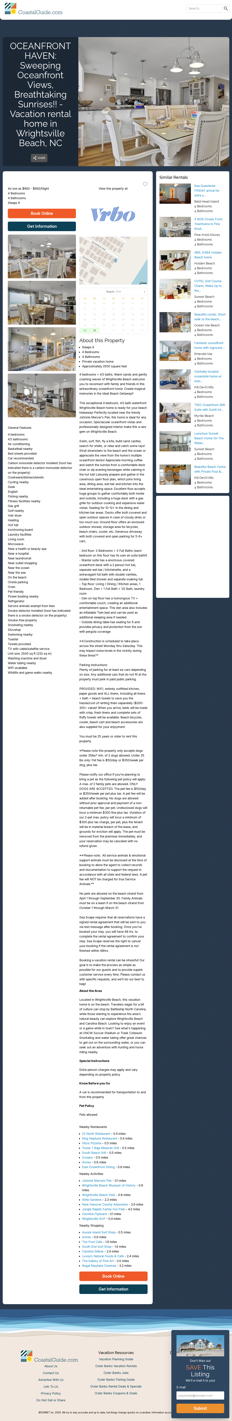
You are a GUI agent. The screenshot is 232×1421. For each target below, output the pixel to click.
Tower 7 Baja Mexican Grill (100, 1148)
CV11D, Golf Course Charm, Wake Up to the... (208, 285)
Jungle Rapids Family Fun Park (103, 1209)
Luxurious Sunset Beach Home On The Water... (209, 438)
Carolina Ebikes (93, 1251)
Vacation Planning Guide (116, 1359)
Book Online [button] (42, 213)
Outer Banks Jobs (116, 1373)
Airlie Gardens (92, 1199)
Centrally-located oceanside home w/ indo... (208, 376)
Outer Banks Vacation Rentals (116, 1366)
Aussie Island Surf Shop (98, 1232)
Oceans (87, 1157)
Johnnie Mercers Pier (97, 1180)
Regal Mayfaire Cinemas (99, 1265)
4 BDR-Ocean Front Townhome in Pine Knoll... (208, 223)
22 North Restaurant (96, 1133)
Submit (200, 1408)
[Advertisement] (192, 523)
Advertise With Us (51, 1380)
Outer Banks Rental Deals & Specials (116, 1386)
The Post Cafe (92, 1242)
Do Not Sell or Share (50, 1400)
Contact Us (51, 1373)
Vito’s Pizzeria (91, 1143)
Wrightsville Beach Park (98, 1195)
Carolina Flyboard (94, 1214)
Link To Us (50, 1386)
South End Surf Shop (96, 1246)
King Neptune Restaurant (99, 1138)
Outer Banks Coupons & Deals (116, 1393)
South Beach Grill (94, 1152)
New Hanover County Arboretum (105, 1204)
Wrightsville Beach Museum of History (109, 1185)
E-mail (181, 1387)
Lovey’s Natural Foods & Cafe (103, 1256)
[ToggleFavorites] (145, 183)
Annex (86, 1162)
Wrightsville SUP (93, 1218)
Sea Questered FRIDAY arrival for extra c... (206, 190)
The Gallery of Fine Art (98, 1261)
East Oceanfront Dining (98, 1167)
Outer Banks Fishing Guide (116, 1379)
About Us (50, 1366)
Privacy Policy (51, 1393)
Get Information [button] (42, 226)
